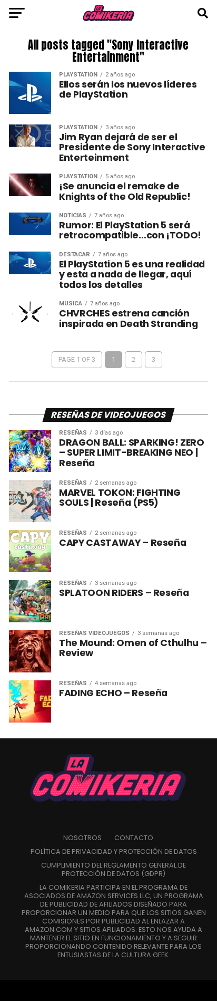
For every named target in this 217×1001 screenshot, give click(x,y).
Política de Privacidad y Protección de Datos (114, 851)
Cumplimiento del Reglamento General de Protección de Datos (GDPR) (113, 869)
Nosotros (82, 837)
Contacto (133, 837)
